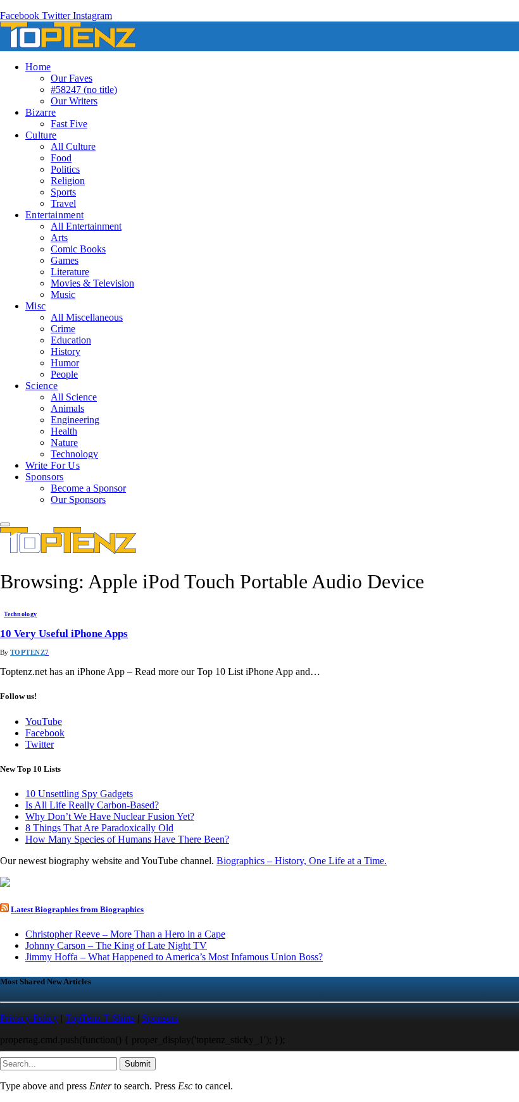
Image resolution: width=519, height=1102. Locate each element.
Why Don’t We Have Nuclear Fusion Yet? (109, 816)
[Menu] (5, 524)
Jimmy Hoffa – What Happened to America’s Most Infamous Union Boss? (174, 956)
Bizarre (40, 112)
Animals (67, 408)
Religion (68, 180)
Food (61, 157)
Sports (63, 192)
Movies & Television (92, 283)
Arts (59, 237)
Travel (63, 203)
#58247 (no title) (84, 89)
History (65, 351)
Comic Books (78, 249)
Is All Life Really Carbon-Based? (92, 805)
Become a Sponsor (88, 488)
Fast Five (69, 123)
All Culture (73, 146)
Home (38, 66)
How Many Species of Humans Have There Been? (127, 839)
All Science (74, 397)
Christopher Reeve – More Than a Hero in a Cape (125, 934)
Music (63, 294)
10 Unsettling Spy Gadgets (79, 793)
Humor (65, 362)
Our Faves (71, 78)
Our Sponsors (78, 499)
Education (71, 340)
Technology (74, 454)
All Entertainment (86, 226)
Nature (64, 442)
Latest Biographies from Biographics (77, 909)
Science (41, 385)
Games (64, 260)
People (64, 374)
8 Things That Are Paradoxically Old (99, 827)
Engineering (75, 419)
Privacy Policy (29, 1018)
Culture (40, 135)
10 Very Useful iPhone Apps (64, 634)
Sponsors (44, 476)
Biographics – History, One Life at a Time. (301, 860)
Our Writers (74, 101)
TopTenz (27, 652)
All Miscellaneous (87, 317)
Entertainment (54, 214)
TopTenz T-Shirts (100, 1018)
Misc (35, 305)
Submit (138, 1063)
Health (64, 431)
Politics (65, 169)
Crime (63, 328)
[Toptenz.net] (68, 45)
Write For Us (52, 465)
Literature (70, 271)
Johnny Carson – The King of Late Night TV (116, 945)
